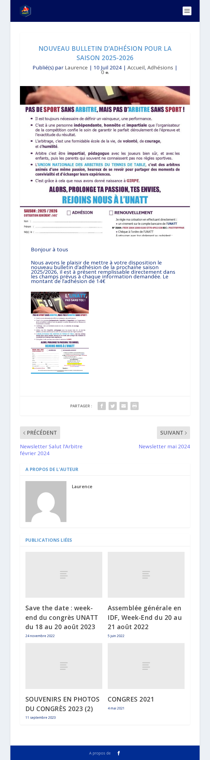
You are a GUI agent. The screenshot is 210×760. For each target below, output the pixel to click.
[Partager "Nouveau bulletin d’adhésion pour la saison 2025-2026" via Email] (123, 405)
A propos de (100, 753)
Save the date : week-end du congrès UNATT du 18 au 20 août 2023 (61, 617)
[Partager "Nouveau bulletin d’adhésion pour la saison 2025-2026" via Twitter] (112, 405)
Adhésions (160, 67)
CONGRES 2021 (131, 699)
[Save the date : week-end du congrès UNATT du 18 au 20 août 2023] (63, 575)
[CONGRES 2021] (146, 666)
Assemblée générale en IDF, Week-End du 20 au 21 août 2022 (145, 617)
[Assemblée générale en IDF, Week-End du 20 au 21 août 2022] (146, 575)
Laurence (76, 67)
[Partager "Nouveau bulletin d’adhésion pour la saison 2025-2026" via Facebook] (101, 405)
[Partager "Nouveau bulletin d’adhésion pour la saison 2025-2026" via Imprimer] (134, 405)
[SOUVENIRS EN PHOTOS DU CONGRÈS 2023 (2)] (63, 666)
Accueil (136, 67)
